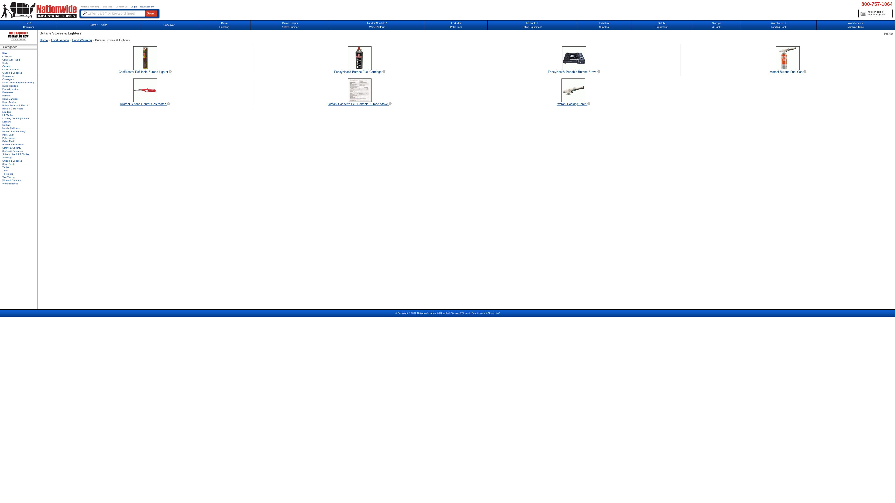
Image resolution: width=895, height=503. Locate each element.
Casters (6, 66)
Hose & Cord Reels (12, 108)
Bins (4, 53)
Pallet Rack (8, 141)
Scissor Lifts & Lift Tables (15, 154)
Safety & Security (11, 147)
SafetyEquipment (662, 25)
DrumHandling (224, 25)
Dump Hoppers (10, 86)
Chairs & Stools (10, 69)
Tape (5, 170)
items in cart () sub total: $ (876, 13)
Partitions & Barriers (13, 144)
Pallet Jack (8, 134)
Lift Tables (7, 115)
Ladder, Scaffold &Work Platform (377, 25)
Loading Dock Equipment (16, 118)
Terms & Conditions (472, 313)
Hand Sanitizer (10, 99)
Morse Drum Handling (13, 131)
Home (44, 40)
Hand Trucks (9, 102)
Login (134, 6)
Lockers (6, 121)
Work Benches (10, 183)
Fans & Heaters (10, 89)
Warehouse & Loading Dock (779, 25)
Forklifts (6, 95)
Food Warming (82, 40)
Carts (5, 63)
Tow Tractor (8, 177)
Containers (8, 76)
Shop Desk (8, 164)
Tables (5, 167)
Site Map (107, 6)
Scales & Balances (12, 151)
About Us (493, 313)
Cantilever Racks (11, 59)
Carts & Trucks (98, 25)
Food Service (60, 40)
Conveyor (169, 25)
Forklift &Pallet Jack (456, 25)
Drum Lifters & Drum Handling (18, 82)
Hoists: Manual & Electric (15, 105)
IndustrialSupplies (604, 25)
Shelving (7, 157)
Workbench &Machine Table (855, 25)
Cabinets (7, 56)
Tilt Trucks (7, 174)
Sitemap (455, 313)
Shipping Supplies (12, 161)
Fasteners (7, 92)
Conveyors (8, 79)
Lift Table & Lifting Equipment (532, 25)
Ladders (6, 112)
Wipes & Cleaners (11, 180)
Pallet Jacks (8, 138)
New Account (147, 6)
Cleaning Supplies (12, 72)
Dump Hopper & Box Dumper (290, 25)
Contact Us (121, 6)
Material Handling (90, 6)
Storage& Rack (716, 25)
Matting (6, 125)
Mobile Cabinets (11, 128)
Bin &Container (28, 25)
